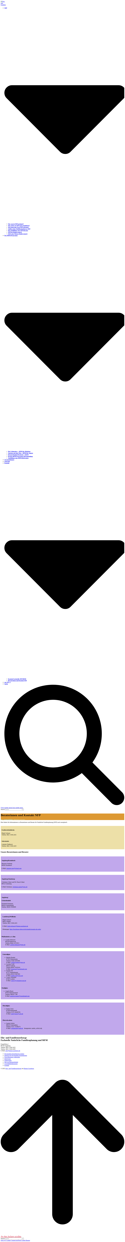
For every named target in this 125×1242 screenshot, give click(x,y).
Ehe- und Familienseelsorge (13, 1068)
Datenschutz (8, 1060)
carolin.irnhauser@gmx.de (17, 945)
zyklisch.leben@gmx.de (18, 962)
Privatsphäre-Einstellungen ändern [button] (14, 1054)
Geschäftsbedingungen (11, 1064)
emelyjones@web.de (17, 1014)
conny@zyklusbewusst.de (18, 980)
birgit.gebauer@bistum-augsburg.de (17, 926)
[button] (12, 807)
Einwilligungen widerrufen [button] (12, 1057)
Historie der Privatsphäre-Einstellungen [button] (15, 1055)
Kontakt (6, 1065)
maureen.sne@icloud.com (13, 868)
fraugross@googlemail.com (19, 969)
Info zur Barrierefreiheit (11, 1062)
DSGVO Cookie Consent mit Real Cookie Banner (15, 1240)
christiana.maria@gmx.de (20, 887)
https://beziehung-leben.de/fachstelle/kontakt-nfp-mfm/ (25, 929)
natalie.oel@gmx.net (17, 975)
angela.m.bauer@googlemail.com (19, 996)
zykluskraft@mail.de (17, 1028)
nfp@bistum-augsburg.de (12, 1051)
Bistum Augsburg (29, 1068)
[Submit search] (23, 809)
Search (3, 809)
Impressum (7, 1059)
